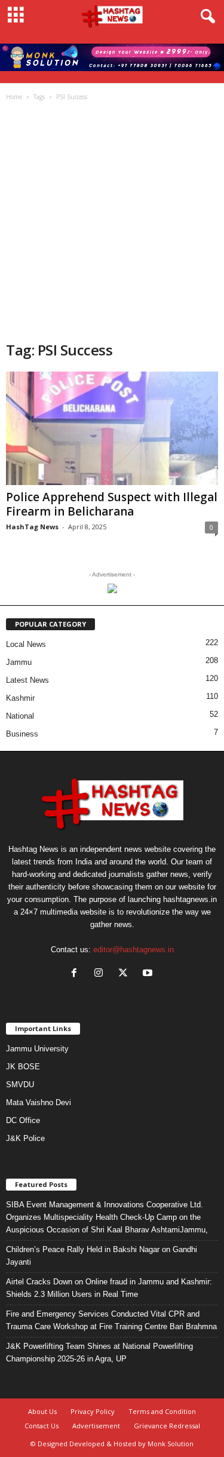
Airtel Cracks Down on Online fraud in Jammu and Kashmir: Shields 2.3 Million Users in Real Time (109, 1288)
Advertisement (96, 1425)
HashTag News (32, 526)
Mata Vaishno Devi (38, 1102)
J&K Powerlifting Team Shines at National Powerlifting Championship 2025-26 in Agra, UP (99, 1352)
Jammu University (37, 1048)
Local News (26, 644)
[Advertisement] (112, 223)
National (20, 715)
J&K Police (25, 1138)
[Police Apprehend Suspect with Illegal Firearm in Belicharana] (112, 428)
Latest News (27, 680)
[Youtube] (149, 974)
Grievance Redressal (167, 1425)
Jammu (19, 662)
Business (22, 733)
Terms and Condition (162, 1411)
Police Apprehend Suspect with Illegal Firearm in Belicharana (111, 504)
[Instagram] (101, 974)
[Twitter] (125, 974)
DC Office (23, 1120)
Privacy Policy (92, 1411)
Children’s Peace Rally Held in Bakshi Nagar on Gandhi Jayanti (101, 1255)
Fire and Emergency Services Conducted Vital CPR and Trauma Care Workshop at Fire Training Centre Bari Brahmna (111, 1320)
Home (14, 97)
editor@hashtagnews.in (133, 949)
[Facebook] (77, 974)
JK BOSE (23, 1066)
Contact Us (41, 1425)
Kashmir (20, 698)
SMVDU (20, 1084)
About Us (42, 1411)
